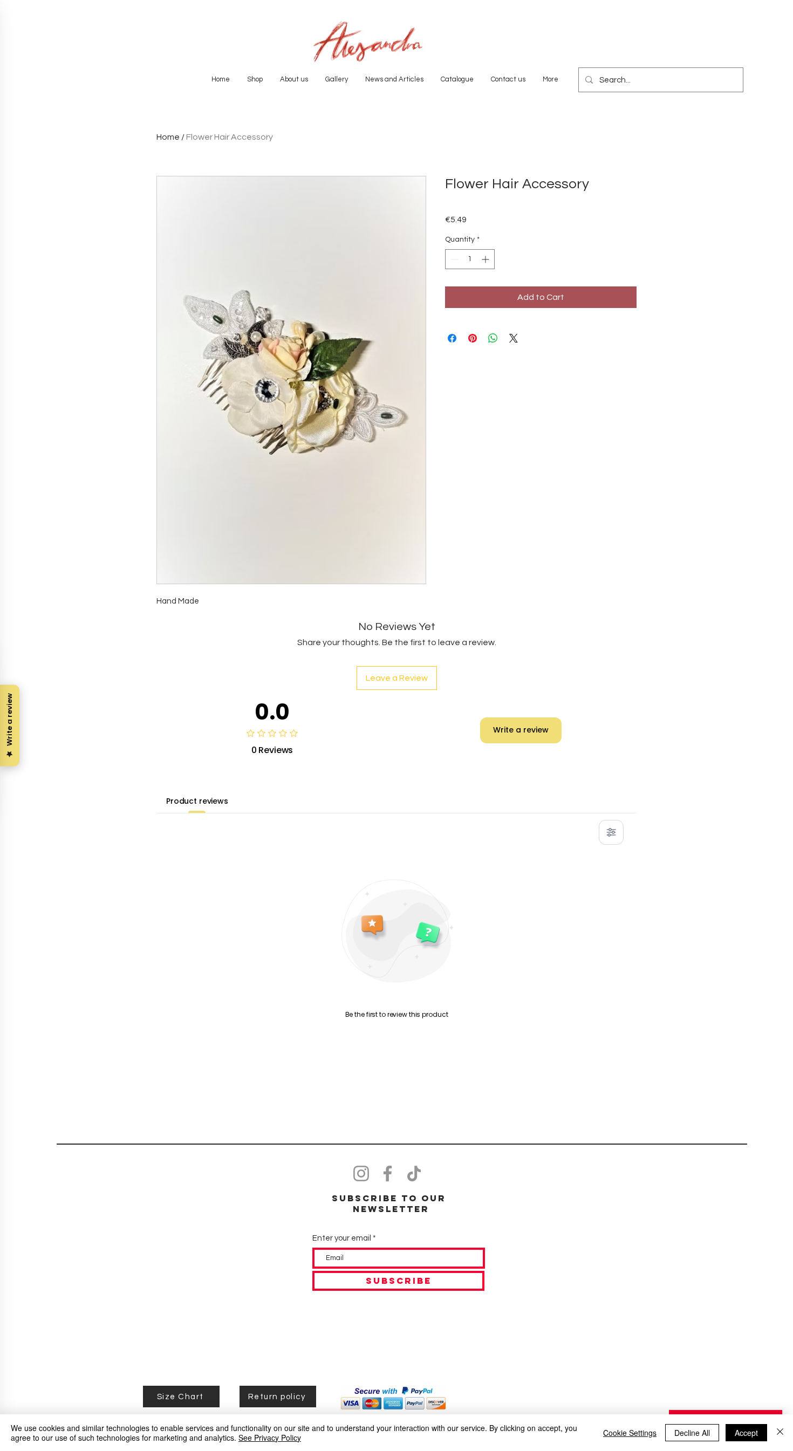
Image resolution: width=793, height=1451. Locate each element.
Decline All (692, 1432)
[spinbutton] (470, 259)
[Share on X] (513, 338)
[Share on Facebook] (452, 338)
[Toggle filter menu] (611, 832)
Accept (746, 1432)
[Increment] (486, 259)
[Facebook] (387, 1173)
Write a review (521, 729)
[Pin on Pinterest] (472, 338)
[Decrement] (453, 259)
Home (168, 137)
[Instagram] (361, 1173)
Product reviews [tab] (197, 801)
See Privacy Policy (269, 1437)
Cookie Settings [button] (630, 1432)
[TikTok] (414, 1173)
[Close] (780, 1432)
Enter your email (341, 1238)
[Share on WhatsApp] (493, 338)
